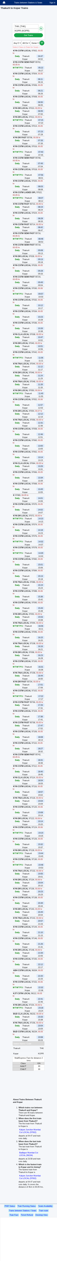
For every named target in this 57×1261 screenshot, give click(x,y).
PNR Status (10, 1206)
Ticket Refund (27, 1215)
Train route (43, 1210)
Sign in (52, 2)
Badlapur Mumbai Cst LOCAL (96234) (28, 1153)
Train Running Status (27, 1206)
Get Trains (28, 35)
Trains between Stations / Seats (22, 1210)
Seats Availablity (45, 1206)
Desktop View (42, 1215)
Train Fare (14, 1215)
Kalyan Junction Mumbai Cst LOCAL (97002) (30, 1130)
